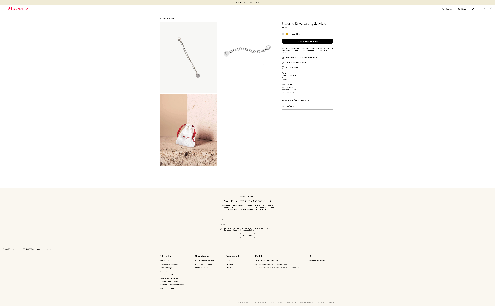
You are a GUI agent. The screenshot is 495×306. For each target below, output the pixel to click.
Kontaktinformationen (306, 302)
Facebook (229, 261)
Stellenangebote (201, 268)
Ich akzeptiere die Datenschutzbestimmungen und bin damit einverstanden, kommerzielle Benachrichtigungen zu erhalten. (248, 229)
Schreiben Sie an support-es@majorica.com (272, 264)
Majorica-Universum (317, 261)
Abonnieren (248, 235)
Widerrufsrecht (291, 302)
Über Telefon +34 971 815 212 (266, 261)
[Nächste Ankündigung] (491, 2)
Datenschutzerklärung (260, 302)
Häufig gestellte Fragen (169, 264)
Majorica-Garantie (166, 274)
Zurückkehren (168, 18)
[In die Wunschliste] (330, 24)
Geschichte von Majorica (204, 261)
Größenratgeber (166, 271)
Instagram (229, 264)
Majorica (246, 302)
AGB (272, 302)
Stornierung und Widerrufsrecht (172, 285)
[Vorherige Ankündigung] (3, 2)
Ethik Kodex (320, 302)
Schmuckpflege (166, 268)
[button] (4, 9)
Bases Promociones (167, 288)
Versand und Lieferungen (169, 278)
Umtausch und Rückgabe (169, 281)
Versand (280, 302)
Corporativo (331, 302)
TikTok (228, 267)
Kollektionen (164, 261)
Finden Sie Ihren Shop (203, 264)
